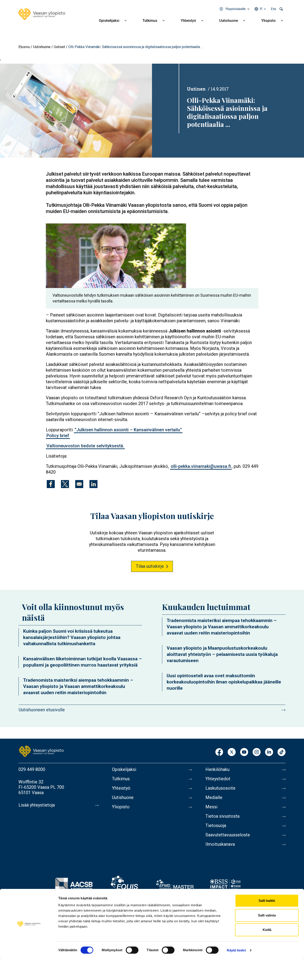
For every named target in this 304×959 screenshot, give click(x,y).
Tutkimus (149, 20)
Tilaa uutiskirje (150, 566)
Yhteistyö (188, 20)
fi (261, 9)
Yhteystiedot (217, 778)
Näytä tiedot (236, 950)
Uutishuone (228, 20)
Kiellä (267, 930)
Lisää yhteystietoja (36, 805)
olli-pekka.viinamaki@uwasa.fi (201, 466)
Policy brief (58, 435)
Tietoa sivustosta (222, 816)
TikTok (282, 752)
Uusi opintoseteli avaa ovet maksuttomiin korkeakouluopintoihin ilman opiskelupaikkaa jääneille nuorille (224, 682)
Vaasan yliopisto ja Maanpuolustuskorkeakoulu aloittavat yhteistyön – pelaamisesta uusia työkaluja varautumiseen (222, 654)
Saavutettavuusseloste (227, 834)
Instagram (257, 752)
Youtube (244, 752)
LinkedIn (269, 752)
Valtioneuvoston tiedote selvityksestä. (85, 445)
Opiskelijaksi (109, 20)
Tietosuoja (215, 825)
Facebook (219, 752)
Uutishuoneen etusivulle (42, 709)
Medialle (213, 797)
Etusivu (24, 47)
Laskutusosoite (220, 788)
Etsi (273, 9)
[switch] (132, 950)
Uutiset (59, 47)
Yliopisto (268, 20)
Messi (211, 806)
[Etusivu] (41, 14)
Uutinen (196, 89)
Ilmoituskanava (220, 844)
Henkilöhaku (217, 769)
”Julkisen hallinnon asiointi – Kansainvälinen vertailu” (128, 429)
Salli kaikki (267, 900)
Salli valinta (267, 915)
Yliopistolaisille (235, 9)
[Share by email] (79, 484)
